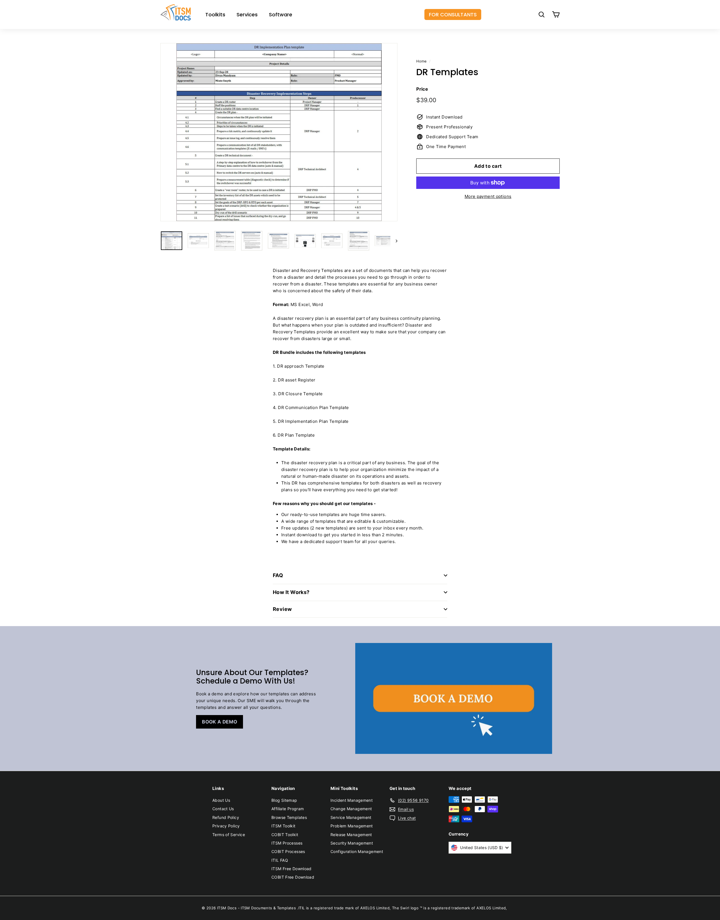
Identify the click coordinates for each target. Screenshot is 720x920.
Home (421, 61)
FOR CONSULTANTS (453, 14)
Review (282, 609)
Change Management (351, 808)
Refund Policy (225, 817)
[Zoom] (279, 132)
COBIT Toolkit (284, 834)
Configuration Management (356, 851)
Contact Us (223, 808)
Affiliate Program (287, 808)
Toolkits (215, 14)
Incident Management (351, 800)
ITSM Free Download (291, 868)
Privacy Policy (226, 825)
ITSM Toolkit (283, 825)
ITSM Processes (286, 843)
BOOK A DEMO (219, 722)
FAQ (278, 575)
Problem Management (351, 825)
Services (247, 14)
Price (422, 89)
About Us (221, 800)
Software (280, 14)
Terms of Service (228, 834)
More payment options (488, 196)
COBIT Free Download (292, 877)
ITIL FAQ (279, 860)
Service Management (351, 817)
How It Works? (291, 592)
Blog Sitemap (284, 800)
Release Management (351, 834)
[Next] (393, 240)
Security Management (351, 843)
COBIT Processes (288, 851)
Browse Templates (289, 817)
